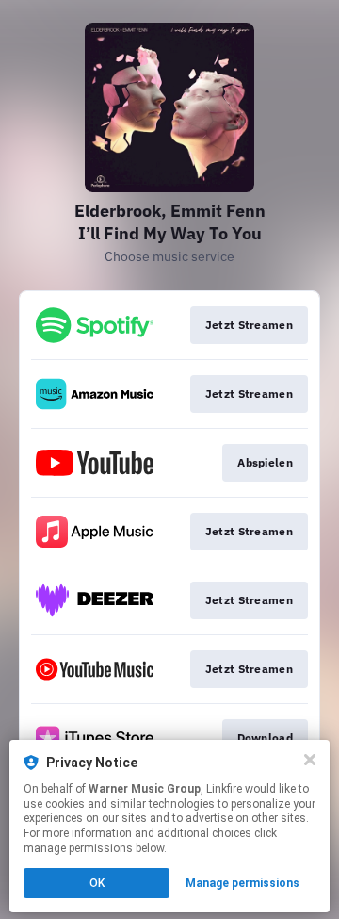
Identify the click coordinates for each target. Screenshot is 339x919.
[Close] (310, 760)
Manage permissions (242, 883)
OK (97, 883)
